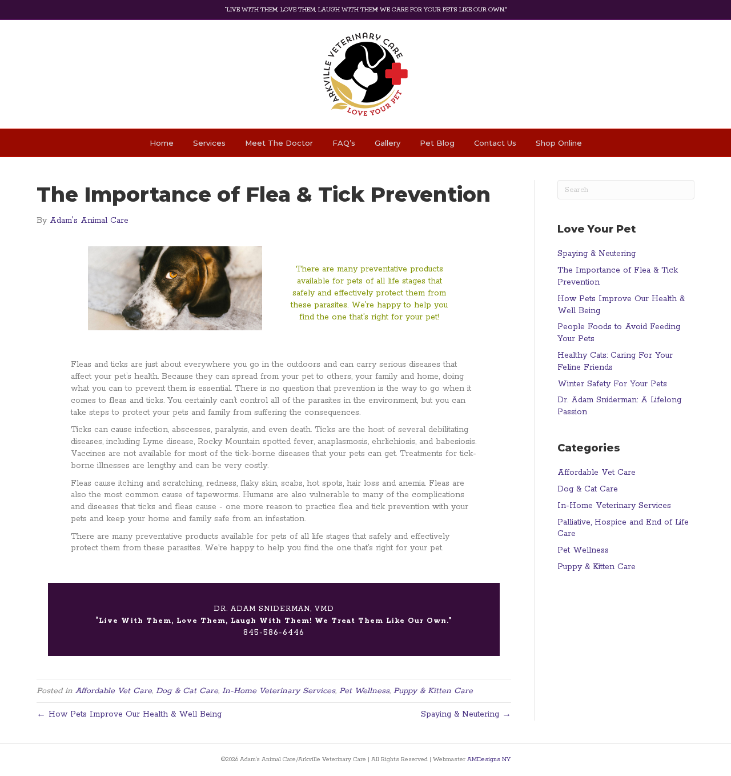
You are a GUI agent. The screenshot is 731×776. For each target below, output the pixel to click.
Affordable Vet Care (113, 691)
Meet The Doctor (279, 142)
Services (209, 142)
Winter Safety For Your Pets (612, 384)
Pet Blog (437, 142)
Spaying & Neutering (596, 254)
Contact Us (495, 142)
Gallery (387, 142)
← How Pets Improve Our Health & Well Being (129, 714)
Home (162, 142)
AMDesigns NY (489, 759)
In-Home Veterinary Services (278, 691)
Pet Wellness (364, 691)
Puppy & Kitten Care (433, 691)
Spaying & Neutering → (466, 714)
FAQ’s (343, 142)
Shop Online (559, 142)
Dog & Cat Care (187, 691)
